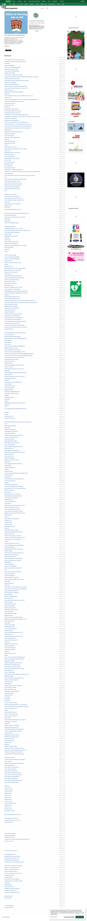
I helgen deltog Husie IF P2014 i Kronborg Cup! (13, 198)
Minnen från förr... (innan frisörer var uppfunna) (13, 865)
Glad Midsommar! (7, 205)
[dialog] (67, 913)
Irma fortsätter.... (7, 696)
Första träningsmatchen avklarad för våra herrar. (13, 511)
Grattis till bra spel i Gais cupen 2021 (11, 727)
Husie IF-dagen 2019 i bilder (9, 854)
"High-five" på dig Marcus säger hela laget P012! (13, 435)
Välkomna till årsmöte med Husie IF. (11, 484)
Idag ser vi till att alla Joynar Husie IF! (11, 241)
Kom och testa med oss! (9, 135)
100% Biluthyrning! (7, 129)
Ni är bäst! (6, 541)
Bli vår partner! (7, 585)
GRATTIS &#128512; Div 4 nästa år (11, 818)
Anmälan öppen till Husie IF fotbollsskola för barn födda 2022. (16, 80)
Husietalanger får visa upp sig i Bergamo (12, 856)
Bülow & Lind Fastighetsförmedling (11, 222)
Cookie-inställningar (6, 917)
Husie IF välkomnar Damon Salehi (10, 778)
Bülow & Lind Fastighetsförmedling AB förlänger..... (14, 365)
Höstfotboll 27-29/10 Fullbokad (10, 118)
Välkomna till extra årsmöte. (9, 547)
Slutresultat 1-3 (7, 641)
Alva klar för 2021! (7, 797)
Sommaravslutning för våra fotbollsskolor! (12, 203)
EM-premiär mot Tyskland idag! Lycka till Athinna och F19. (15, 619)
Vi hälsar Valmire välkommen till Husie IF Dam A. (13, 632)
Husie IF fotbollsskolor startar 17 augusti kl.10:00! (14, 200)
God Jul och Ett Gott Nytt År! (9, 167)
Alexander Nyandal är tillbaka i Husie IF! (12, 296)
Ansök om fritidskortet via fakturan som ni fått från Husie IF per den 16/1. (18, 95)
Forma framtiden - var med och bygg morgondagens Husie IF (16, 114)
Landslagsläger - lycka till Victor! (10, 721)
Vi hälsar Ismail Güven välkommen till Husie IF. (13, 313)
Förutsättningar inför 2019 (9, 875)
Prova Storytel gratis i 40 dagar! (10, 613)
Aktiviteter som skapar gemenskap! (11, 437)
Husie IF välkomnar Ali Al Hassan (10, 770)
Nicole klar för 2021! (8, 799)
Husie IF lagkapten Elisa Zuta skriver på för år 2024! (14, 357)
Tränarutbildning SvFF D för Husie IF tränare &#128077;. (15, 268)
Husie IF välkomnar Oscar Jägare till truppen (13, 774)
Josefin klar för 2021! (8, 789)
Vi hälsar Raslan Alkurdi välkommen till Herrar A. (13, 531)
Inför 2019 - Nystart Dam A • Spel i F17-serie (12, 873)
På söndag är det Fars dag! (9, 385)
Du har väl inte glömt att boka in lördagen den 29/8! (14, 59)
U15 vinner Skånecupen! (9, 905)
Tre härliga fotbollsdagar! (9, 467)
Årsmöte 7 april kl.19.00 (9, 670)
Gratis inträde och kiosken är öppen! (11, 393)
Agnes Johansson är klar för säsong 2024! (12, 270)
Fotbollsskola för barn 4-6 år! (10, 310)
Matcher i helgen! (7, 562)
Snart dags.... (7, 412)
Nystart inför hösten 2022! (9, 605)
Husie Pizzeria (7, 219)
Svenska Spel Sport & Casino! (10, 653)
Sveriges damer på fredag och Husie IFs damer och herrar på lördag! (17, 421)
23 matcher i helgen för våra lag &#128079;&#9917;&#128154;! (16, 213)
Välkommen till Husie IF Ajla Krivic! (11, 272)
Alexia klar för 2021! (8, 808)
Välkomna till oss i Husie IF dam (10, 715)
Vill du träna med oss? (8, 416)
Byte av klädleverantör (8, 173)
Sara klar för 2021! (7, 806)
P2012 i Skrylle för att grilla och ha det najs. (12, 110)
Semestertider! (7, 427)
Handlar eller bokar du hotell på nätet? (11, 518)
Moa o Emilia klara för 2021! (9, 810)
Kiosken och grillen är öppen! (10, 647)
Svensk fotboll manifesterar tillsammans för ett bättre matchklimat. (17, 230)
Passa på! (6, 264)
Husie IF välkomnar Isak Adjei (10, 769)
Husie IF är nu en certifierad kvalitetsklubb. (12, 67)
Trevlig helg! (6, 237)
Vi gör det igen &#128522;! (9, 433)
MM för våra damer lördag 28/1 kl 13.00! (12, 509)
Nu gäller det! (7, 399)
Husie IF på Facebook (8, 907)
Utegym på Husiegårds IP (9, 65)
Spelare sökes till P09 (8, 822)
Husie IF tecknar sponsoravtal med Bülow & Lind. (14, 552)
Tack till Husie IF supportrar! (9, 133)
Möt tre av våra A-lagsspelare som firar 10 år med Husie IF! (15, 704)
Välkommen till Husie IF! (9, 676)
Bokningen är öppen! (8, 266)
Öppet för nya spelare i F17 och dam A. (12, 725)
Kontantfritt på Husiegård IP (9, 649)
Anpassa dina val (54, 916)
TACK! (5, 177)
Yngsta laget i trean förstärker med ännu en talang (14, 668)
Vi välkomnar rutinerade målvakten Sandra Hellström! (14, 759)
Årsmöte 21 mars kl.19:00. (9, 490)
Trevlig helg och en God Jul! (9, 103)
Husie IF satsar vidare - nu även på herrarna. (12, 539)
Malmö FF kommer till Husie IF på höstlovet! (12, 568)
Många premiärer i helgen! (9, 660)
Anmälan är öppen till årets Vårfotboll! (11, 279)
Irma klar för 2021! (7, 793)
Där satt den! (6, 139)
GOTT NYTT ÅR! (7, 97)
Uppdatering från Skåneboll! (9, 835)
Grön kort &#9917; (8, 898)
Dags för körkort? (7, 492)
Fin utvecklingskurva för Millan (10, 687)
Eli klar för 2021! (7, 795)
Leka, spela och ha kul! (8, 611)
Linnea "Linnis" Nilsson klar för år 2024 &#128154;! (14, 277)
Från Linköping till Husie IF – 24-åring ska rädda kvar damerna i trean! (17, 124)
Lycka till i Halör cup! (8, 634)
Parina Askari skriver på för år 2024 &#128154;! (13, 317)
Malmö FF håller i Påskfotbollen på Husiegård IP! (13, 91)
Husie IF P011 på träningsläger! (10, 566)
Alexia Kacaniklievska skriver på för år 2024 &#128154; (15, 332)
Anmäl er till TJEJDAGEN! (9, 621)
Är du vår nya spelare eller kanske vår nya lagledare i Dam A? (16, 473)
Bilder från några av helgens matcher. (11, 736)
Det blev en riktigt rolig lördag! (10, 604)
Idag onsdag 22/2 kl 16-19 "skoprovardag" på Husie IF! (15, 488)
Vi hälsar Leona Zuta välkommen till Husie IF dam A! (14, 537)
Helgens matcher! (7, 234)
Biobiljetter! (6, 395)
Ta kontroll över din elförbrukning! (11, 243)
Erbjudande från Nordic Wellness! (11, 306)
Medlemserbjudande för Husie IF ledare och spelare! (14, 403)
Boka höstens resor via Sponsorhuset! (11, 196)
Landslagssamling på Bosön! (10, 378)
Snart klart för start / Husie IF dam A (11, 714)
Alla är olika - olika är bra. (9, 533)
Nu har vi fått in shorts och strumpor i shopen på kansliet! (15, 588)
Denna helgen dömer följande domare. (12, 450)
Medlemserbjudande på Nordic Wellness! (12, 336)
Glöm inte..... (6, 414)
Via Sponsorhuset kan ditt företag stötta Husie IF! (14, 678)
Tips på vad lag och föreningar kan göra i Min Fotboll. (14, 217)
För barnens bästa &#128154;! (10, 215)
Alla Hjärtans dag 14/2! (8, 285)
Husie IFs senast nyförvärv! (9, 765)
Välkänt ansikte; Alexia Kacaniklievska (11, 691)
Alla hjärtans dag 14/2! (8, 499)
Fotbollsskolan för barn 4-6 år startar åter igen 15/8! (14, 505)
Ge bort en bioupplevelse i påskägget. (11, 256)
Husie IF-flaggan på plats (9, 740)
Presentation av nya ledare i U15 (10, 890)
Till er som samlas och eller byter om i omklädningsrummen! (16, 122)
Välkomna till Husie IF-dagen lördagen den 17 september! (15, 586)
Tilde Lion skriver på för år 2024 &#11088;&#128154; (14, 346)
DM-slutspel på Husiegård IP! (10, 226)
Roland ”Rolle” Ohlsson (9, 154)
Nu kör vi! (6, 251)
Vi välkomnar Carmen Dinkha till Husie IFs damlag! (14, 753)
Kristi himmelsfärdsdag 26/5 (10, 638)
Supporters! (6, 651)
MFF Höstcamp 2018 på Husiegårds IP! (12, 879)
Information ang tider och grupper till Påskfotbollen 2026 (15, 86)
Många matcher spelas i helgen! (10, 440)
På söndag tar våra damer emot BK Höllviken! (13, 184)
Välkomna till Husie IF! (8, 471)
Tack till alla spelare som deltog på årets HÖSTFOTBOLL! (15, 179)
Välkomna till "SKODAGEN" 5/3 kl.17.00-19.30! (13, 287)
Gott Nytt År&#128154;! (8, 329)
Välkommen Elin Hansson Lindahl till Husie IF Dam (14, 748)
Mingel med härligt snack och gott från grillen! (13, 558)
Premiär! (6, 145)
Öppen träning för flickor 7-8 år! (10, 146)
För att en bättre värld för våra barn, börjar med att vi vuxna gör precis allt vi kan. (19, 175)
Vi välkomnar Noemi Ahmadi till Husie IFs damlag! (14, 763)
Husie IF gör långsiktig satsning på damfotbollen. (14, 545)
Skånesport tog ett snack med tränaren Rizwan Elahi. (14, 513)
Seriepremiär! (7, 249)
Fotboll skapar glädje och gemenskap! (12, 232)
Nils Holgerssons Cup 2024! (9, 281)
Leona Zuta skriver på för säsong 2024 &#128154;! (14, 325)
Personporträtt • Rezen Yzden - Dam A (11, 858)
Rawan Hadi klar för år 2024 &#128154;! (12, 315)
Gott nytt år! (6, 528)
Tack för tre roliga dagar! (9, 387)
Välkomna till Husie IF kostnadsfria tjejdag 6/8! (13, 617)
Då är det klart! (7, 698)
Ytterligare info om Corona (9, 837)
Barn (25, 1)
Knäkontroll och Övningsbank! (10, 82)
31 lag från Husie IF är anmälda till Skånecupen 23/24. (14, 351)
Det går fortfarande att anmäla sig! (11, 609)
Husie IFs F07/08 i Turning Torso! (10, 850)
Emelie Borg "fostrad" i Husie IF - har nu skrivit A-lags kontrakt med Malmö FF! (19, 300)
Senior (13, 1)
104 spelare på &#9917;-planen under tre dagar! (13, 549)
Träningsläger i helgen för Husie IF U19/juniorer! (13, 228)
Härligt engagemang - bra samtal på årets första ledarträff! (15, 291)
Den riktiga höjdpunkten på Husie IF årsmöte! (13, 662)
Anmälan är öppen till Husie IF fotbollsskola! (13, 685)
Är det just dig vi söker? (9, 90)
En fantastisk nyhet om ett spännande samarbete (14, 861)
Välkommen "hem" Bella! (9, 361)
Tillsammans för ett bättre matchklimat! (12, 137)
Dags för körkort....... (8, 239)
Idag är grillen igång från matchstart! (11, 590)
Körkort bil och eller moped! (9, 480)
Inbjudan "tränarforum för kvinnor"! (11, 347)
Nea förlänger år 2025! (8, 164)
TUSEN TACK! (7, 723)
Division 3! (6, 516)
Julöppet (6, 710)
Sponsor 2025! (7, 150)
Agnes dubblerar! (7, 683)
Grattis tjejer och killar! (8, 389)
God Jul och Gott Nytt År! (9, 334)
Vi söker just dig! (7, 274)
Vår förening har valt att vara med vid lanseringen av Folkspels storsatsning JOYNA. (20, 302)
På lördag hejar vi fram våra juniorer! (11, 554)
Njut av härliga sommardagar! (10, 425)
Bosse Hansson (7, 476)
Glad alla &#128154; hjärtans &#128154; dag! (13, 275)
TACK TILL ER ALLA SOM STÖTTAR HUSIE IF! (13, 571)
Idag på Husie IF (7, 461)
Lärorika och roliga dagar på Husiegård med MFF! (14, 659)
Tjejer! (5, 423)
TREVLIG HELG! (7, 207)
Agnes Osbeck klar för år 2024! (10, 283)
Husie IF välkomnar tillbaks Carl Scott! (11, 782)
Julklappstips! (7, 370)
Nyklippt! (6, 655)
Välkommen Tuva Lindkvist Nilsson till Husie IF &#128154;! (15, 327)
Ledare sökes (7, 882)
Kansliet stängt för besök (9, 757)
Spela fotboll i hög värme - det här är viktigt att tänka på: (15, 61)
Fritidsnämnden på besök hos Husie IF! (12, 78)
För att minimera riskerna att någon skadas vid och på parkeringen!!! (17, 127)
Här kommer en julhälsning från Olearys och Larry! (14, 101)
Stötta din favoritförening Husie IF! (11, 640)
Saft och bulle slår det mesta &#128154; (12, 349)
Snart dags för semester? (9, 439)
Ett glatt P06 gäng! (7, 884)
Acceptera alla (80, 917)
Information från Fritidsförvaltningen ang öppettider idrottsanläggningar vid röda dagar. (21, 76)
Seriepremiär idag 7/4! (8, 896)
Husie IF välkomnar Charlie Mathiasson (12, 776)
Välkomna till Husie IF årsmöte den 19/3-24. (12, 262)
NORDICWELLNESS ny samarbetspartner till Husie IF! (14, 452)
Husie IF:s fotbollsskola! (9, 564)
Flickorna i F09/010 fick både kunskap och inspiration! (15, 719)
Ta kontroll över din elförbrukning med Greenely (13, 486)
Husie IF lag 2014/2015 (8, 448)
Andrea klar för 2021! (8, 791)
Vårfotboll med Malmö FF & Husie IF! (11, 507)
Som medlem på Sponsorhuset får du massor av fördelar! (15, 148)
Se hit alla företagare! (8, 475)
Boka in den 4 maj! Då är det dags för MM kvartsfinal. (14, 657)
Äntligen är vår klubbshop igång (10, 746)
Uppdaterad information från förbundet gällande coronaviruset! (16, 839)
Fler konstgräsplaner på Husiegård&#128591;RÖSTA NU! (15, 408)
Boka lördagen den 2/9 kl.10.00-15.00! (11, 442)
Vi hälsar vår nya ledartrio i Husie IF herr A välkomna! (14, 376)
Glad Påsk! (6, 469)
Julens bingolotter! (11, 8)
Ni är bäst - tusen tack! (8, 366)
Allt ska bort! (6, 786)
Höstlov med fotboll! (8, 733)
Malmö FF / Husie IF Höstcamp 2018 (11, 867)
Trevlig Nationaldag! (8, 630)
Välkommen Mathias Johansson (10, 871)
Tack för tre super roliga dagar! (10, 255)
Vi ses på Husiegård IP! (8, 247)
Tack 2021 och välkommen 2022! (10, 708)
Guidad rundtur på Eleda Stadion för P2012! (12, 209)
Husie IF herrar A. (7, 344)
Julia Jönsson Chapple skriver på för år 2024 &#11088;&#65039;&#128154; (19, 353)
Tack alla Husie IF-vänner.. (9, 738)
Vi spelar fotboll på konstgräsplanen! (11, 120)
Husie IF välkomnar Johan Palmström (11, 767)
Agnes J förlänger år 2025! (9, 162)
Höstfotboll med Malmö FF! (9, 575)
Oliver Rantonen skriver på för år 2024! (11, 323)
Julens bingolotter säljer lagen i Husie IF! (12, 181)
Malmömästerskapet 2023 (9, 526)
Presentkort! (6, 294)
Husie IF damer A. (7, 342)
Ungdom (19, 1)
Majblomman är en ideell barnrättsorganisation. (13, 131)
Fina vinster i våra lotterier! (9, 573)
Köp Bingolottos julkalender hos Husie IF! (12, 112)
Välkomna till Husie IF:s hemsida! (10, 304)
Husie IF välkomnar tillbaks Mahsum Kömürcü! (13, 780)
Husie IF (8, 1)
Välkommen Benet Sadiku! (9, 311)
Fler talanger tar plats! (8, 695)
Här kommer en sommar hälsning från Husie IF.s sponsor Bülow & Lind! (18, 126)
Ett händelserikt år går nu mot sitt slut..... (12, 530)
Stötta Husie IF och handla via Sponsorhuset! (13, 182)
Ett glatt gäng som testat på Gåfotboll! (11, 734)
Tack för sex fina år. (8, 761)
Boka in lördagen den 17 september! (11, 577)
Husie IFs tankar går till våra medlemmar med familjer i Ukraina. (16, 674)
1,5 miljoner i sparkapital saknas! (10, 702)
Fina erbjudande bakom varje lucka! (11, 359)
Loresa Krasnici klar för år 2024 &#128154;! (12, 319)
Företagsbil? (6, 404)
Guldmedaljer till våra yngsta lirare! (11, 431)
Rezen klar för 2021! (8, 801)
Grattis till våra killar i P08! (9, 626)
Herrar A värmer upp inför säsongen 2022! (12, 666)
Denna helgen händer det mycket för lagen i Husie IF (14, 600)
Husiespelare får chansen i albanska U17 (12, 888)
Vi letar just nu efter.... (8, 260)
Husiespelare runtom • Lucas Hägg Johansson (13, 880)
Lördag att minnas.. (8, 742)
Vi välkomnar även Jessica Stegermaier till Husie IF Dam (15, 750)
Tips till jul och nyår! (8, 363)
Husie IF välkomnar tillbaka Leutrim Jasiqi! (12, 772)
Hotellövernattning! (8, 514)
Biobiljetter (6, 482)
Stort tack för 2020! (8, 788)
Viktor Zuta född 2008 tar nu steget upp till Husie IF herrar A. (16, 292)
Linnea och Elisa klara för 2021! (10, 803)
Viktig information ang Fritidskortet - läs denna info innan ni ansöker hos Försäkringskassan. (22, 116)
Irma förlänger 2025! (8, 165)
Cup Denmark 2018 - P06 (9, 886)
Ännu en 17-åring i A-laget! (9, 672)
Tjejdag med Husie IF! (8, 615)
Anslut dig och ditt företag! (9, 624)
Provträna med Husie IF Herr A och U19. (12, 543)
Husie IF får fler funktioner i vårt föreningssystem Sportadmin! (16, 706)
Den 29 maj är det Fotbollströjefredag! (11, 71)
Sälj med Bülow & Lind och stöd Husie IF (12, 494)
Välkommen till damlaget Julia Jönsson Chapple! (14, 579)
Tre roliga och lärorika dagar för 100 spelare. (13, 731)
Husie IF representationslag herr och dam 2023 (13, 446)
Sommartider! (7, 63)
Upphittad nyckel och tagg (9, 72)
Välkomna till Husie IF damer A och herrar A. (12, 535)
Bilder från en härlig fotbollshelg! (10, 596)
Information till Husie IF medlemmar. (11, 679)
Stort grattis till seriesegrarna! (10, 429)
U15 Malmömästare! (8, 877)
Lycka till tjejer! (7, 623)
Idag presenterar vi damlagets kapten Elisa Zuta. (13, 169)
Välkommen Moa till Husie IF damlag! (11, 158)
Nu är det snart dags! (8, 602)
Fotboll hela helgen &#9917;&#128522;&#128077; (14, 729)
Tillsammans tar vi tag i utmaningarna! (11, 308)
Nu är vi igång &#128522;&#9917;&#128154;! (13, 463)
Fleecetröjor (6, 744)
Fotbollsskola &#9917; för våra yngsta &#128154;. (14, 478)
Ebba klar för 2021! (8, 805)
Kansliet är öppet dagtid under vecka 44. (12, 391)
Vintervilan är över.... (8, 520)
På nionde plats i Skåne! (9, 105)
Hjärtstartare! (6, 93)
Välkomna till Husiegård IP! (9, 645)
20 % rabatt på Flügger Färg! (9, 501)
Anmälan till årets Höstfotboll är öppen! (12, 188)
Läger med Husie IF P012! (9, 454)
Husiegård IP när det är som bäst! (10, 643)
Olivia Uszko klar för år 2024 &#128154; (12, 289)
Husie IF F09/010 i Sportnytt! (9, 833)
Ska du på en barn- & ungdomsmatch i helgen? (13, 74)
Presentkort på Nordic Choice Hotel (11, 459)
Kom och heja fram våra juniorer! (10, 628)
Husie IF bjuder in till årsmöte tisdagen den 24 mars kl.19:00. (16, 88)
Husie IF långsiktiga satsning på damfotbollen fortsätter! (15, 372)
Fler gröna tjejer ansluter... (9, 693)
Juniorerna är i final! (8, 524)
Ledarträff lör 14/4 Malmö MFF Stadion (12, 892)
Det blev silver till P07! (8, 598)
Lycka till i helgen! (7, 465)
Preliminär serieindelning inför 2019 (11, 869)
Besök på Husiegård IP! (9, 583)
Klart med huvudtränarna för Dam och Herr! (12, 814)
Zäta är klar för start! (8, 681)
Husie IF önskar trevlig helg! (9, 444)
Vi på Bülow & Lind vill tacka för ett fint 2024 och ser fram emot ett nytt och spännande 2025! (22, 171)
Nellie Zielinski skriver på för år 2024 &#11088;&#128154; (15, 338)
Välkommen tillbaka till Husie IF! (10, 712)
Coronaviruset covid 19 (8, 841)
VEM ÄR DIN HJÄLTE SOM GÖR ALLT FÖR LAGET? (14, 368)
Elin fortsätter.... (7, 700)
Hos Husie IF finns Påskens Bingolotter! (12, 258)
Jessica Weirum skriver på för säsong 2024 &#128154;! (15, 321)
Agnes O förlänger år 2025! (9, 156)
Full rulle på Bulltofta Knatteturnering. (11, 860)
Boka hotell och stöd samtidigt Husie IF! (12, 664)
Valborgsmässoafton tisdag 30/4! (11, 236)
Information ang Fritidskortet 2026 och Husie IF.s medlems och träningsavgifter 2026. (21, 99)
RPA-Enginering (7, 220)
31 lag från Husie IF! (8, 522)
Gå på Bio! (6, 401)
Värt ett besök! (7, 581)
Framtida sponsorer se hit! (9, 418)
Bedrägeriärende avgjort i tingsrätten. (11, 109)
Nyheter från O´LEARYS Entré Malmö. (11, 69)
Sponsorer (54, 1)
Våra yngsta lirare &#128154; (10, 556)
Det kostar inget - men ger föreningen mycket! (13, 382)
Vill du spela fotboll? (8, 594)
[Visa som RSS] (47, 8)
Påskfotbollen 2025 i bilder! (9, 141)
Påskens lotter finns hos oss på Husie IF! (12, 152)
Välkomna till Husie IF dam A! (10, 607)
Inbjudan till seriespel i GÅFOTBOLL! (11, 84)
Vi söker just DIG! (7, 503)
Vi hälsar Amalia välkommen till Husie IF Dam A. (13, 636)
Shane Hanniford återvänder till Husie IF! (12, 298)
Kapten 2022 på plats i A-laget (10, 689)
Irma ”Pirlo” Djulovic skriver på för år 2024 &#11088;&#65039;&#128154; (18, 355)
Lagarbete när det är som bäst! (10, 194)
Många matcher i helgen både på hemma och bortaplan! (15, 245)
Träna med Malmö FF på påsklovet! (11, 497)
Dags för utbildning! (8, 374)
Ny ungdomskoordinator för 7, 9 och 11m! (12, 820)
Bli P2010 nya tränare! (8, 550)
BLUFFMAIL (6, 380)
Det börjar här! (7, 107)
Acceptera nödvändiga (69, 917)
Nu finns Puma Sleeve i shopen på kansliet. (12, 560)
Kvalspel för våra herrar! (9, 397)
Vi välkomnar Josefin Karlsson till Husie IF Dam (13, 751)
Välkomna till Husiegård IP (9, 458)
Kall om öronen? (7, 717)
